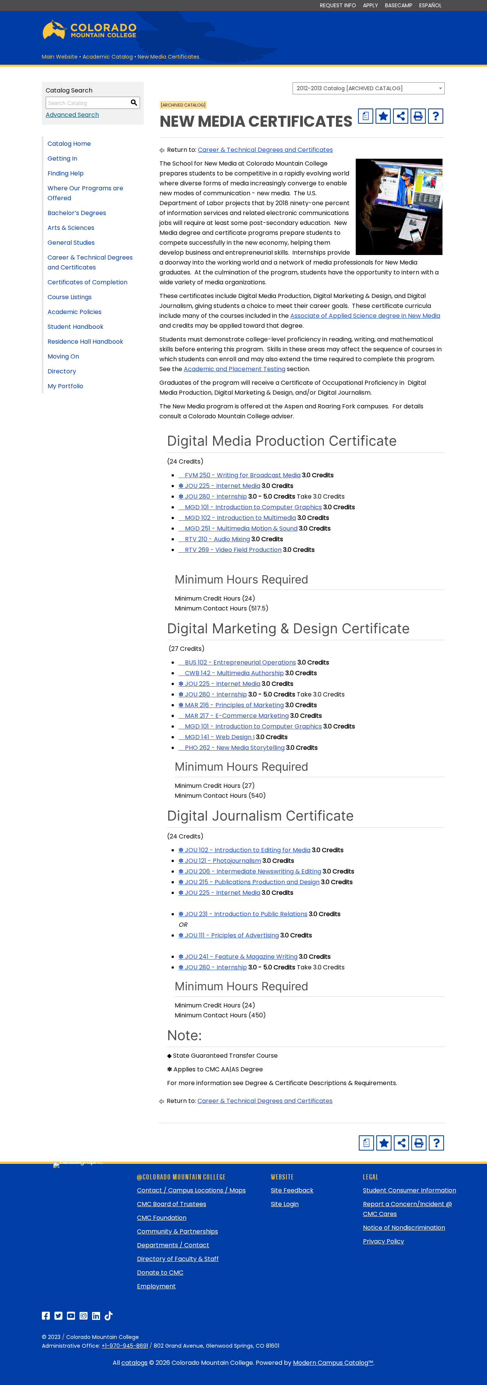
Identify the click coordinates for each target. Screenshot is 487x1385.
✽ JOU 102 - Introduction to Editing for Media (244, 850)
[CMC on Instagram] (84, 1316)
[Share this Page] (400, 116)
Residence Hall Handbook (85, 341)
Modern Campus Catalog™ (333, 1362)
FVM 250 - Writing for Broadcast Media (239, 475)
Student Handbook (75, 326)
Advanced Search (72, 114)
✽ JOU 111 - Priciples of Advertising (228, 935)
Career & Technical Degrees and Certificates (90, 262)
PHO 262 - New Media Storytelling (231, 747)
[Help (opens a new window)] (435, 116)
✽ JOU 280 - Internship (212, 496)
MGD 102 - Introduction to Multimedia (237, 517)
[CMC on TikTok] (109, 1316)
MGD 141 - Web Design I (216, 737)
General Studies (71, 242)
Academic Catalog (108, 57)
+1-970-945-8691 (125, 1346)
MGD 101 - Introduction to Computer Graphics (250, 507)
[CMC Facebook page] (46, 1316)
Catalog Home (69, 143)
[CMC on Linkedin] (96, 1316)
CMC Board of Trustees (171, 1204)
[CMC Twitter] (58, 1316)
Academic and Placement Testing (234, 369)
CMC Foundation (161, 1217)
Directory (62, 371)
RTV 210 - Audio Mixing (214, 539)
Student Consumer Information (409, 1190)
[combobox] (369, 88)
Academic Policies (75, 312)
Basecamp (398, 5)
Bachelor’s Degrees (77, 213)
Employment (156, 1286)
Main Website (60, 57)
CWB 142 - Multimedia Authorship (231, 673)
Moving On (63, 356)
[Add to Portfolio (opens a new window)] (383, 116)
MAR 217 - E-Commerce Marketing (233, 715)
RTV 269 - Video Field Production (230, 549)
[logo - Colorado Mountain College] (89, 38)
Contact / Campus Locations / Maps (191, 1190)
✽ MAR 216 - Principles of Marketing (231, 705)
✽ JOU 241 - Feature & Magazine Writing (238, 956)
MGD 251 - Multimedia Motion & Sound (238, 528)
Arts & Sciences (71, 227)
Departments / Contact (173, 1245)
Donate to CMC (160, 1272)
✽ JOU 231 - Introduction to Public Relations (242, 914)
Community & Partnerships (177, 1231)
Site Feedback (292, 1190)
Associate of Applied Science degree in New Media (365, 315)
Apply (370, 5)
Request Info (338, 5)
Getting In (62, 158)
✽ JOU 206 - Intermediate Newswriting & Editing (249, 871)
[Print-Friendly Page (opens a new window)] (418, 116)
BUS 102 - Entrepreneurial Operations (237, 662)
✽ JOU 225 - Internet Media (219, 485)
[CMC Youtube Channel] (71, 1316)
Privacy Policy (383, 1241)
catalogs (134, 1362)
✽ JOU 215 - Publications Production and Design (249, 882)
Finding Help (66, 173)
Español (430, 5)
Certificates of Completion (87, 282)
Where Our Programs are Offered (85, 193)
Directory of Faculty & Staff (178, 1258)
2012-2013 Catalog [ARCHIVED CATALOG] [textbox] (350, 88)
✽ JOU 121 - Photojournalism (219, 860)
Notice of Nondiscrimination (404, 1227)
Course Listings (70, 297)
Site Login (285, 1204)
